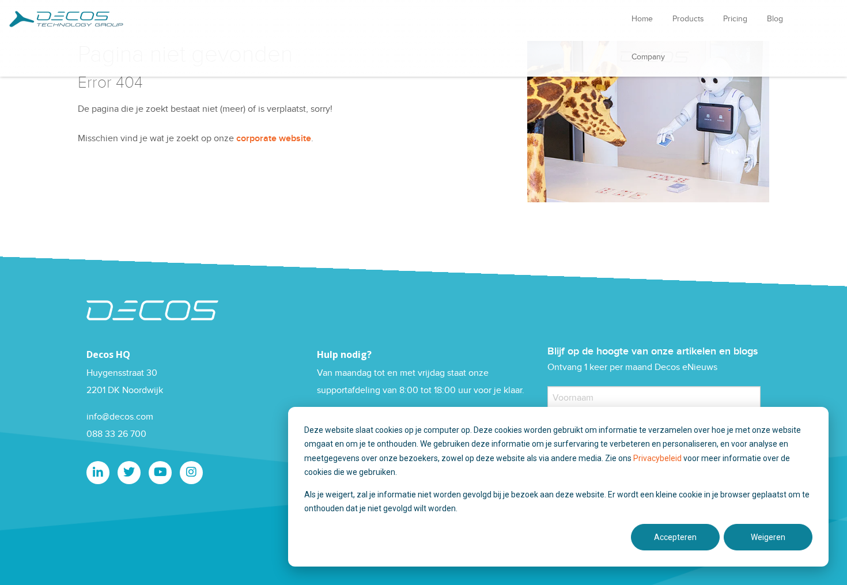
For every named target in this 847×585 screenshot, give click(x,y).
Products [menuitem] (688, 19)
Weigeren (768, 537)
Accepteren (675, 537)
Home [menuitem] (642, 19)
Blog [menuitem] (775, 19)
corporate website (273, 138)
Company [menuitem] (648, 57)
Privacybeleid (658, 458)
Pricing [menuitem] (735, 19)
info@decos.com (119, 417)
